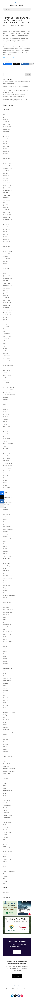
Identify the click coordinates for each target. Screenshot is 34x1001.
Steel (4, 793)
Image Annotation (8, 588)
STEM (4, 795)
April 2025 (6, 151)
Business (5, 416)
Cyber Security (7, 468)
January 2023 (6, 217)
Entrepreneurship (8, 514)
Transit (22, 25)
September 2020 (7, 285)
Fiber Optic (6, 534)
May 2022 (5, 236)
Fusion (5, 553)
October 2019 (7, 312)
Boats (4, 412)
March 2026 (6, 124)
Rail (4, 717)
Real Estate (6, 722)
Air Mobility (6, 350)
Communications (7, 451)
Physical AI (6, 683)
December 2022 (7, 219)
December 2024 (7, 161)
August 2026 (6, 112)
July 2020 (5, 290)
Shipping (5, 761)
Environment (6, 517)
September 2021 (7, 256)
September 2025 (7, 139)
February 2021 (7, 273)
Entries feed (6, 892)
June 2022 (6, 234)
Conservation (6, 458)
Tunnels (5, 837)
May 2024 (5, 178)
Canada (5, 421)
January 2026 (6, 129)
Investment (6, 614)
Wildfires (5, 876)
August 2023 (6, 200)
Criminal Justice (7, 463)
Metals (5, 651)
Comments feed (7, 895)
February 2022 (7, 244)
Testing (5, 820)
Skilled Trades (7, 763)
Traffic (5, 825)
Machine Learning (8, 632)
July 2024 (5, 173)
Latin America (7, 624)
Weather (5, 873)
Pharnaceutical (7, 680)
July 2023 (5, 202)
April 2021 (6, 268)
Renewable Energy (8, 732)
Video (4, 856)
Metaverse (6, 654)
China (4, 436)
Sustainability (7, 805)
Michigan (5, 658)
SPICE (4, 785)
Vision (5, 861)
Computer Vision (7, 453)
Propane (5, 710)
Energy (5, 507)
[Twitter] (2, 497)
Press (4, 702)
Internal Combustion (8, 610)
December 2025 (7, 131)
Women (5, 881)
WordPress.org (7, 897)
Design (5, 480)
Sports (5, 788)
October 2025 (7, 136)
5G (4, 328)
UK (4, 839)
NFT (4, 671)
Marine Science (7, 641)
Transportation (7, 832)
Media (5, 646)
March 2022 (6, 241)
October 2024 (7, 166)
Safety (5, 749)
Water (5, 866)
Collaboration (7, 448)
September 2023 (7, 197)
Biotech (5, 404)
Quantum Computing (9, 712)
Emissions (6, 504)
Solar (4, 781)
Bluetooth (6, 409)
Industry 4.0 (6, 597)
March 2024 (6, 183)
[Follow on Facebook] (18, 995)
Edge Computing (7, 497)
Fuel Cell (5, 551)
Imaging (5, 590)
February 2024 (7, 185)
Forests (5, 546)
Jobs (4, 619)
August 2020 (6, 288)
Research (5, 734)
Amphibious (6, 355)
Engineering (6, 509)
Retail (4, 737)
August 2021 (6, 258)
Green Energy (7, 566)
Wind (4, 878)
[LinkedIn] (2, 501)
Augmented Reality (8, 375)
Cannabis (5, 424)
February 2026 (7, 126)
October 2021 (7, 254)
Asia (4, 368)
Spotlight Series (7, 790)
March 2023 (6, 212)
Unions (5, 844)
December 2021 (7, 249)
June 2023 (6, 205)
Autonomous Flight (8, 390)
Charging (5, 431)
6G (4, 331)
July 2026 (5, 114)
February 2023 (7, 214)
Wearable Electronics (9, 871)
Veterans (5, 854)
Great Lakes (6, 563)
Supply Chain (6, 800)
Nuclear (5, 676)
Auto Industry (7, 380)
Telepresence (7, 817)
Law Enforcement (8, 627)
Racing (5, 715)
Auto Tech (6, 382)
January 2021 (6, 276)
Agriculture (6, 346)
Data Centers (6, 470)
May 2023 (5, 207)
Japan (4, 617)
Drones (5, 492)
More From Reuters (8, 57)
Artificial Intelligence (8, 365)
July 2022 (5, 232)
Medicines (6, 649)
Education (6, 500)
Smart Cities (6, 766)
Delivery (5, 475)
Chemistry (6, 434)
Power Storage (7, 698)
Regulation (6, 729)
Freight (5, 548)
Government (6, 558)
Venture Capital (7, 852)
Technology (6, 812)
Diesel (5, 485)
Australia (5, 377)
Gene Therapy (7, 556)
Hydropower (6, 585)
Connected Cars (7, 456)
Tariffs (5, 810)
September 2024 (7, 168)
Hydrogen (6, 583)
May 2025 (5, 148)
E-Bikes (5, 495)
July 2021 (5, 261)
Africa (4, 341)
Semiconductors (7, 756)
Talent (5, 808)
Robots (5, 746)
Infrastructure (7, 602)
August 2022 (6, 229)
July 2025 (5, 144)
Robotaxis (6, 744)
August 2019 (6, 317)
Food (4, 544)
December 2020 (7, 278)
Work (4, 883)
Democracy (6, 478)
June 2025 (6, 146)
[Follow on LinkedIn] (12, 995)
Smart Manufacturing (9, 768)
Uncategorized (7, 842)
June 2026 (6, 117)
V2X (4, 849)
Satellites (5, 751)
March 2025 (6, 153)
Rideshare (6, 739)
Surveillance (6, 803)
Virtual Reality (7, 859)
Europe (5, 522)
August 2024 (6, 170)
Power (5, 695)
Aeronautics (6, 338)
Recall (5, 724)
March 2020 (6, 300)
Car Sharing (6, 426)
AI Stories (5, 348)
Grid (4, 568)
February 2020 (7, 302)
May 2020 (5, 295)
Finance (5, 536)
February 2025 (7, 156)
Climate (5, 441)
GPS (4, 561)
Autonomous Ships (8, 392)
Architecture (6, 360)
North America (7, 673)
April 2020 (6, 298)
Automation (6, 385)
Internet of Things (8, 612)
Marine (5, 639)
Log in (5, 890)
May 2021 (5, 266)
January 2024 (6, 188)
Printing (5, 705)
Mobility (5, 663)
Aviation (5, 397)
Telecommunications (8, 815)
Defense (5, 473)
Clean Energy (6, 438)
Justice (5, 622)
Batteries (5, 399)
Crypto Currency (7, 465)
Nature (5, 666)
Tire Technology (7, 822)
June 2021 (6, 263)
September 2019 (7, 315)
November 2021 (7, 251)
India (4, 592)
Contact (17, 952)
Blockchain (6, 407)
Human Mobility (7, 578)
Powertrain (6, 700)
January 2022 (6, 246)
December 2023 (7, 190)
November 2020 (7, 280)
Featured (5, 531)
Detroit (5, 482)
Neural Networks (7, 668)
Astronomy (6, 372)
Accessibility (6, 333)
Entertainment (7, 512)
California (6, 419)
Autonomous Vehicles (9, 394)
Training (5, 827)
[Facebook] (2, 493)
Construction (6, 460)
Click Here (17, 976)
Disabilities (6, 490)
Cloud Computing (8, 443)
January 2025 (6, 158)
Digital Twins (6, 487)
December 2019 (7, 307)
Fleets (4, 541)
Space (5, 783)
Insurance (6, 605)
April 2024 (6, 180)
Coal (4, 446)
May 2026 (5, 119)
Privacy (5, 707)
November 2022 (7, 222)
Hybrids (5, 580)
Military (5, 661)
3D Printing (6, 326)
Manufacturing (7, 634)
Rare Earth (6, 720)
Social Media (6, 776)
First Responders (7, 539)
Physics (5, 685)
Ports (4, 693)
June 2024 (6, 175)
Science (5, 754)
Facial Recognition (8, 529)
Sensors (5, 759)
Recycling (5, 727)
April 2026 (6, 122)
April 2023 (6, 210)
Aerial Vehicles (7, 336)
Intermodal (6, 607)
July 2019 (5, 320)
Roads (5, 742)
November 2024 (7, 163)
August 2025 (6, 141)
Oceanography (7, 678)
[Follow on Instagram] (21, 995)
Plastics (5, 688)
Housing (5, 575)
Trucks (5, 834)
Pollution (5, 690)
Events (5, 524)
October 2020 (7, 283)
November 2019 (7, 310)
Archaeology (6, 358)
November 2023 (7, 192)
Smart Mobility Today (9, 771)
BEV (4, 402)
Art (4, 363)
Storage (5, 798)
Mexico (5, 656)
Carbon (5, 429)
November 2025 (7, 134)
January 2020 (6, 305)
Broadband (6, 414)
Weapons (5, 869)
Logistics (5, 629)
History (5, 573)
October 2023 (7, 195)
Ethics (5, 519)
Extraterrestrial (7, 526)
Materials (5, 644)
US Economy (6, 847)
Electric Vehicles (15, 25)
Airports (5, 353)
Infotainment (6, 600)
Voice (4, 864)
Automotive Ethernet (8, 387)
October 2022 (7, 224)
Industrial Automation (9, 595)
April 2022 (6, 239)
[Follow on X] (15, 995)
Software (5, 778)
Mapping (5, 636)
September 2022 (7, 227)
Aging (4, 343)
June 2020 (6, 293)
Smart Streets (7, 773)
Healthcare (6, 570)
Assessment (6, 370)
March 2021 (6, 271)
